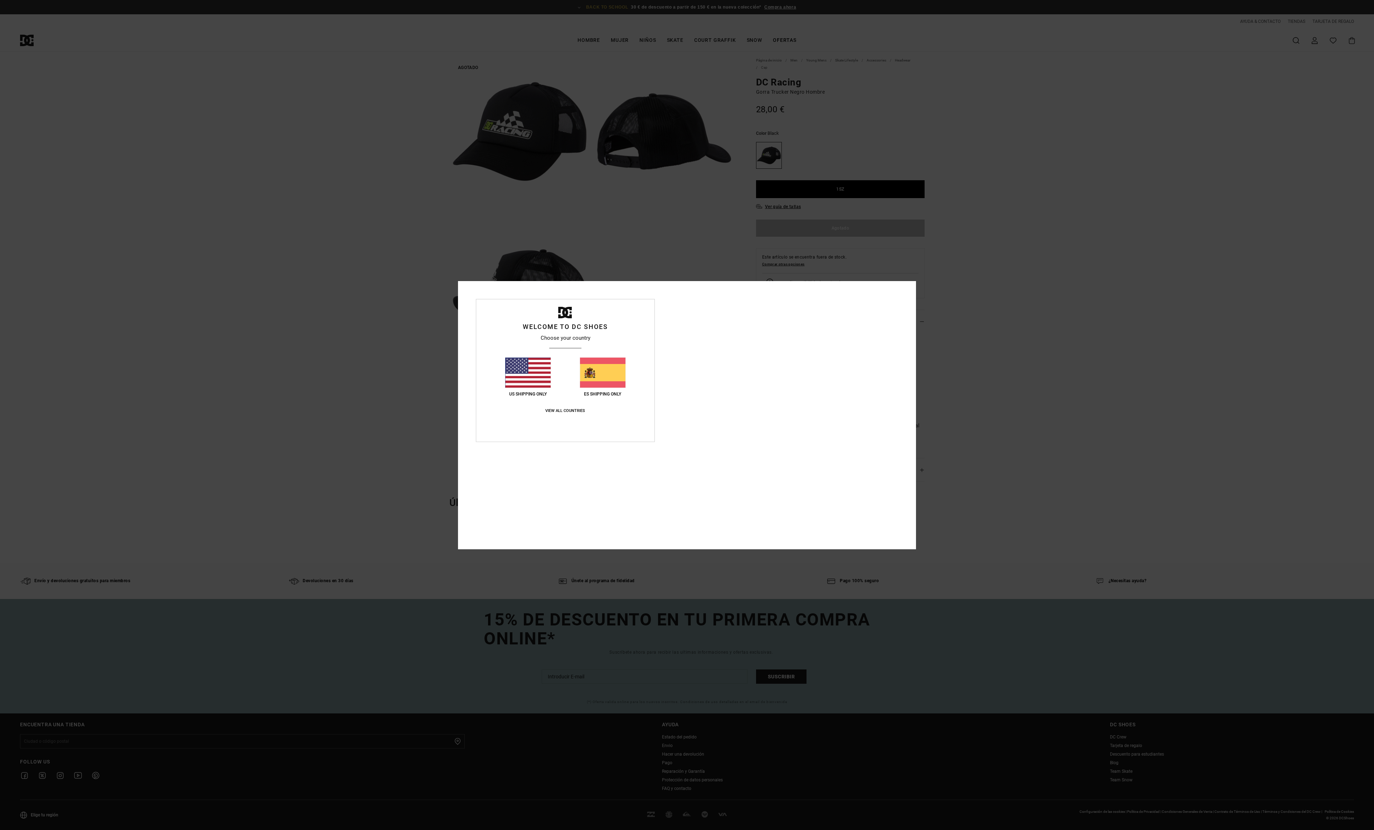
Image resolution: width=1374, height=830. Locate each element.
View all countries (565, 410)
